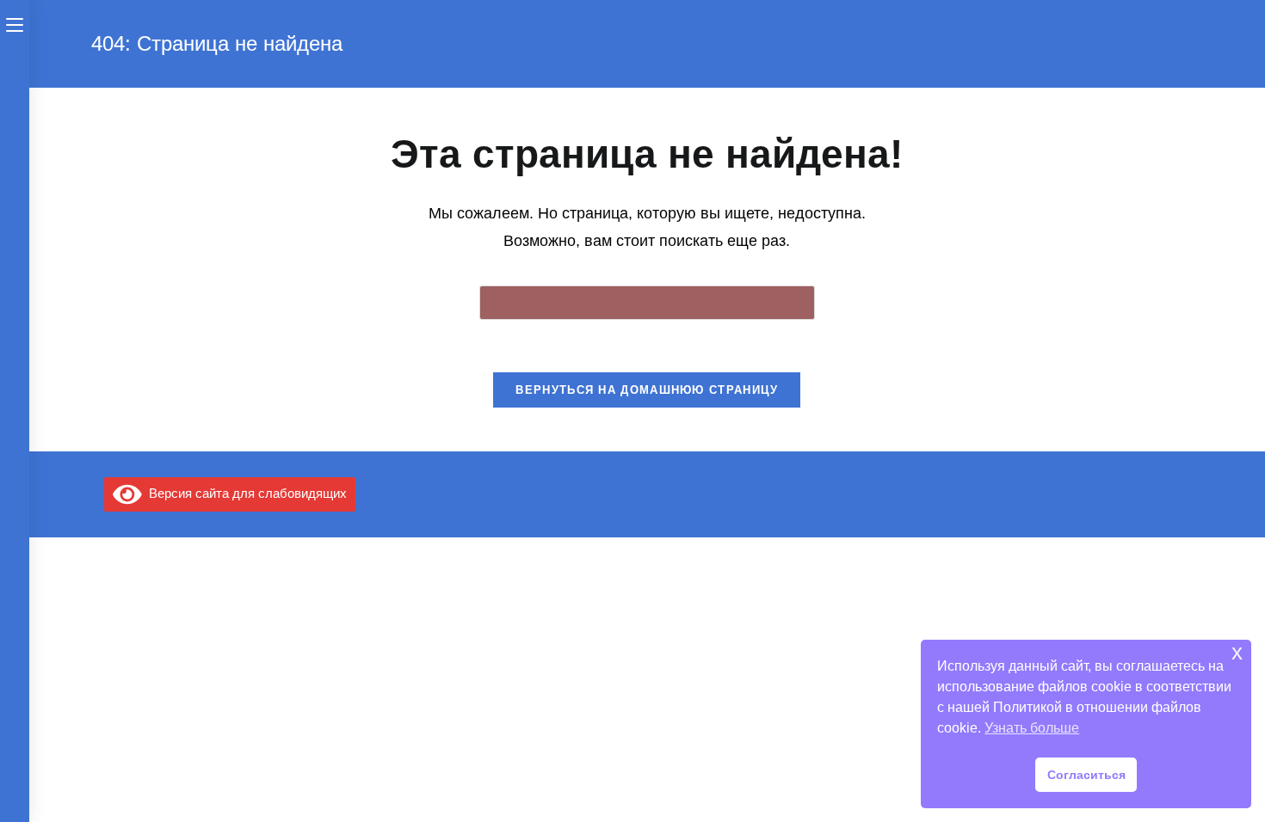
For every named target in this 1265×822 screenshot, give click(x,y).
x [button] (1237, 652)
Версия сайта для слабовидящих (244, 493)
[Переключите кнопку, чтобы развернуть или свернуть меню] (14, 23)
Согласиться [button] (1086, 775)
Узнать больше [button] (1031, 728)
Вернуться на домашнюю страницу (646, 389)
